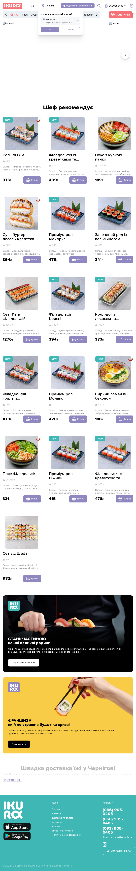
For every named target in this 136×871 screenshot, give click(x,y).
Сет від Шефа (15, 554)
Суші (33, 14)
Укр (32, 6)
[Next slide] (125, 55)
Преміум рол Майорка (61, 237)
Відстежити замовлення (79, 6)
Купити (34, 180)
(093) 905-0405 (113, 830)
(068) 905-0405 (113, 821)
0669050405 (116, 6)
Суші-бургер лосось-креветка (18, 237)
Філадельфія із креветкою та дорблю (108, 476)
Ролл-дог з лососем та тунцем (105, 316)
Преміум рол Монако (61, 396)
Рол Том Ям (13, 155)
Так (50, 30)
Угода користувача (62, 831)
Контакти (56, 826)
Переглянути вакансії (23, 663)
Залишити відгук (121, 851)
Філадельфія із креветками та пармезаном (62, 157)
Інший (71, 30)
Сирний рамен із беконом (110, 396)
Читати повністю (11, 780)
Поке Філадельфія (19, 474)
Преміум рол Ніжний (61, 476)
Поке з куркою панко (108, 157)
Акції (16, 14)
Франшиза (57, 822)
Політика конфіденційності (66, 835)
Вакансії (56, 813)
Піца (25, 14)
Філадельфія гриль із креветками (14, 396)
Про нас (56, 809)
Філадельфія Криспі (60, 316)
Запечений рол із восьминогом (111, 237)
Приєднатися (19, 744)
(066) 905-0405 (113, 812)
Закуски (88, 14)
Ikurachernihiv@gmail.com (118, 837)
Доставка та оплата (62, 818)
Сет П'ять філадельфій (14, 316)
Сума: (121, 14)
